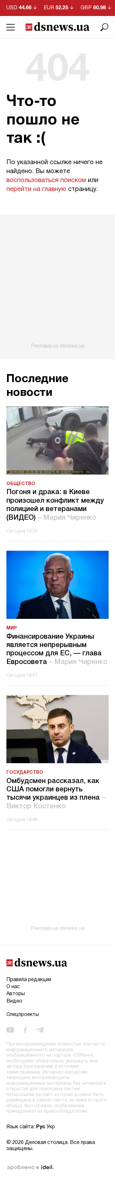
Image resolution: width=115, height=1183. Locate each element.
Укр (51, 1127)
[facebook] (25, 1030)
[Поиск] (104, 27)
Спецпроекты (22, 1014)
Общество (20, 484)
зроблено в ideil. (30, 1167)
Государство (24, 773)
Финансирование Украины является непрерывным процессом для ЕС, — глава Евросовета (56, 649)
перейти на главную (36, 189)
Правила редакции (28, 980)
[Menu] (10, 27)
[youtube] (10, 1030)
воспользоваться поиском (46, 180)
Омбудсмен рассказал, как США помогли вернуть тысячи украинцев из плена (55, 794)
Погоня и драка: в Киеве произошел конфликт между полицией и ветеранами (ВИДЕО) (55, 505)
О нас (13, 987)
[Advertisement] (57, 282)
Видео (14, 1001)
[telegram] (40, 1030)
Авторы (15, 994)
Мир (11, 628)
